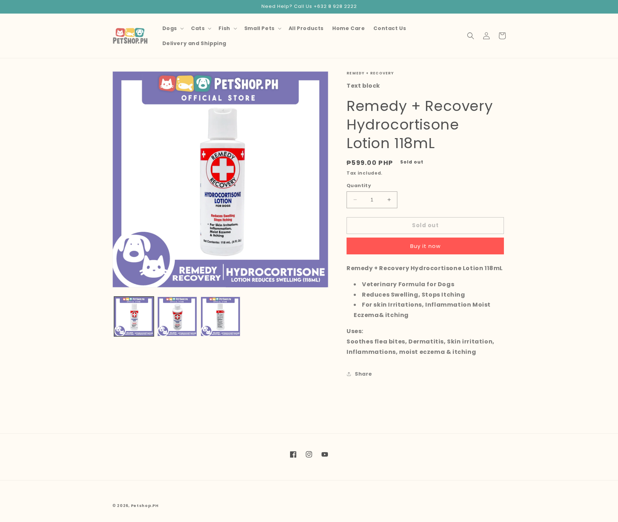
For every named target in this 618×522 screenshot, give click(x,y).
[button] (172, 28)
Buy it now (425, 246)
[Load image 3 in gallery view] (220, 316)
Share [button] (363, 373)
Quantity (359, 185)
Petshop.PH (145, 505)
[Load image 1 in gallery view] (134, 316)
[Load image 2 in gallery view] (177, 316)
